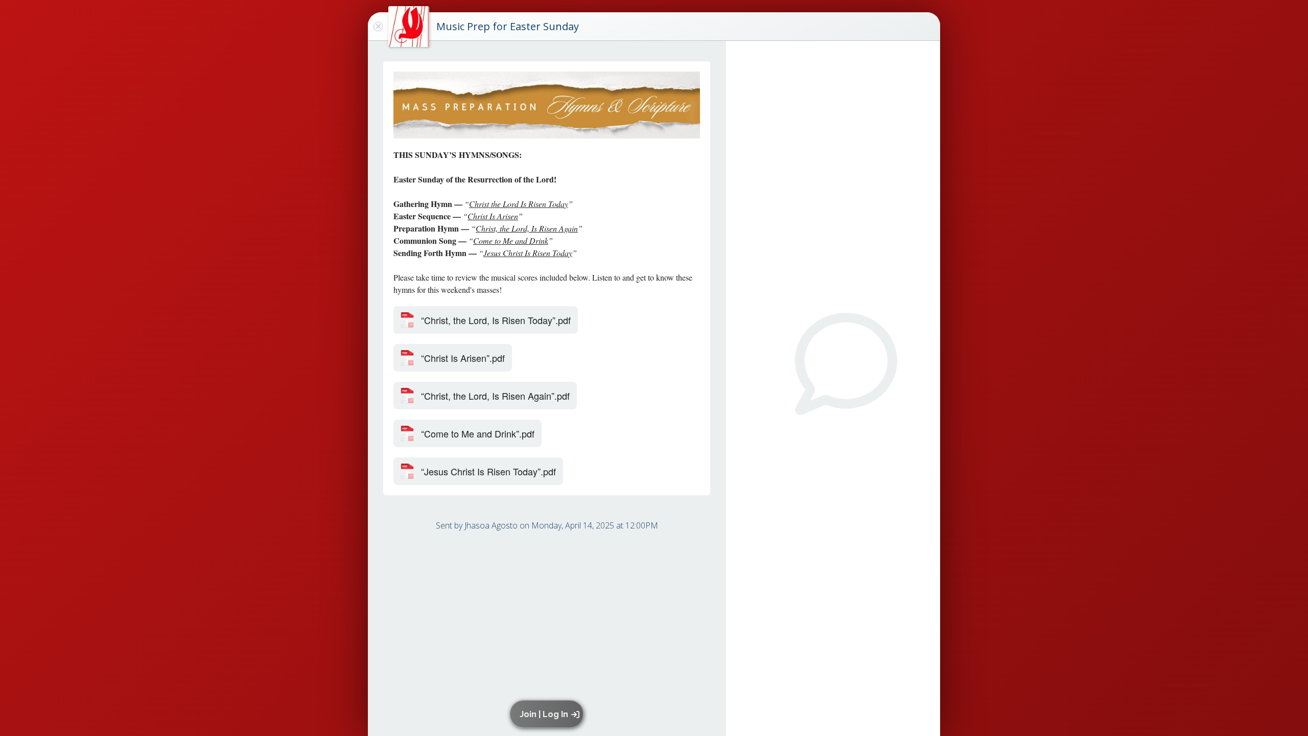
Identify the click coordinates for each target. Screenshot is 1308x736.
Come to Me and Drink (510, 240)
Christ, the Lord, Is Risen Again (527, 228)
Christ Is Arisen (493, 216)
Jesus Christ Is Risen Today (527, 252)
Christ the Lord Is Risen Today (518, 203)
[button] (548, 714)
